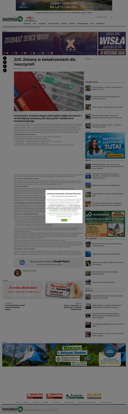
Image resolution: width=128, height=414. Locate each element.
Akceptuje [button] (64, 220)
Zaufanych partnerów (57, 211)
